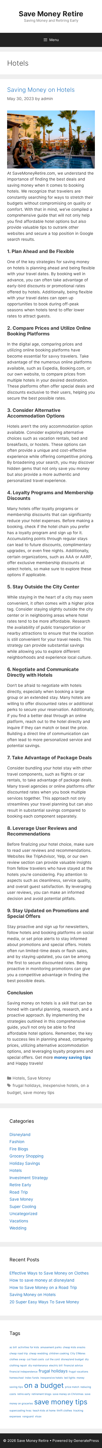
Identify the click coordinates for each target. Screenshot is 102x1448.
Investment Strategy (28, 1177)
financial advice (73, 1365)
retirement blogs (41, 1394)
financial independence (23, 1371)
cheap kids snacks (74, 1347)
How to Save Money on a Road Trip (43, 1287)
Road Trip (18, 1192)
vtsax (38, 1416)
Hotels (19, 1078)
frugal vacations (78, 1371)
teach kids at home (44, 1410)
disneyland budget (72, 1359)
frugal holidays (27, 1085)
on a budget (44, 1385)
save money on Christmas (68, 1394)
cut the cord (52, 1359)
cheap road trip (18, 1353)
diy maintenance (38, 1365)
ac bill (13, 1347)
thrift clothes (64, 1410)
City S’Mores (77, 1353)
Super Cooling (22, 1206)
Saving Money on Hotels (41, 89)
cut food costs (35, 1359)
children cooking (59, 1353)
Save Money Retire (51, 13)
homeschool (16, 1377)
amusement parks (51, 1347)
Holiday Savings (24, 1163)
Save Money (39, 1078)
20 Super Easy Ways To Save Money (44, 1302)
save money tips (38, 1092)
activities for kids (28, 1347)
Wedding (17, 1228)
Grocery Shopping (26, 1156)
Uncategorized (23, 1213)
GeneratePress (86, 1440)
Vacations (18, 1221)
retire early (23, 1394)
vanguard (28, 1416)
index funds (32, 1377)
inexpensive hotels (60, 1085)
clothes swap (17, 1359)
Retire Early (20, 1184)
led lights (69, 1377)
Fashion (16, 1141)
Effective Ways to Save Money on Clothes (49, 1273)
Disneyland (20, 1134)
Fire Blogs (18, 1149)
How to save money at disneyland (41, 1280)
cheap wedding (38, 1353)
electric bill (56, 1365)
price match (72, 1387)
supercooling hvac (20, 1410)
